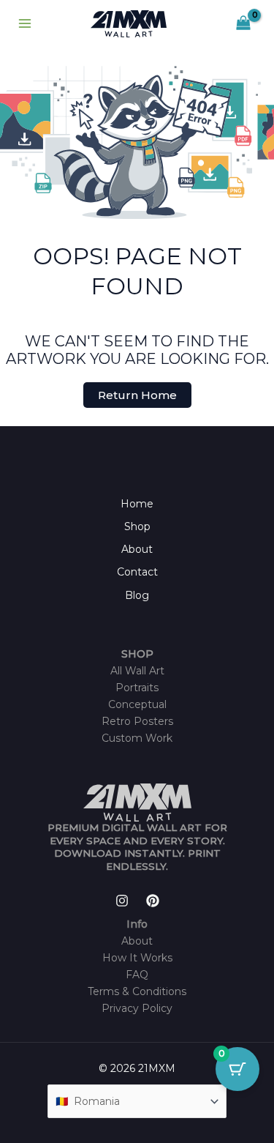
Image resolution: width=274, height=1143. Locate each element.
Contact (137, 571)
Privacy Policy (137, 1008)
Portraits (137, 687)
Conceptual (137, 704)
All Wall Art (137, 670)
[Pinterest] (152, 900)
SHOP (137, 653)
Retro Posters (137, 721)
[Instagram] (122, 900)
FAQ (137, 974)
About (137, 549)
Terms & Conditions (137, 991)
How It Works (137, 957)
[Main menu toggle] (24, 24)
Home (137, 503)
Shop (137, 526)
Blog (137, 595)
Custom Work (137, 738)
